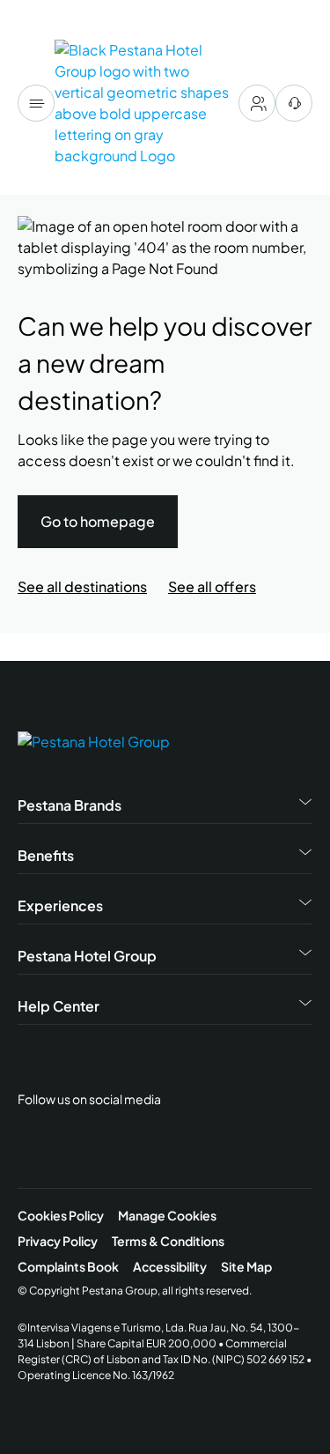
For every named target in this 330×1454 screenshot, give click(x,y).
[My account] (256, 103)
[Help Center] (293, 103)
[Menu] (36, 103)
